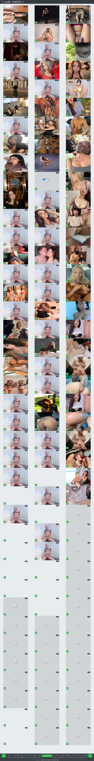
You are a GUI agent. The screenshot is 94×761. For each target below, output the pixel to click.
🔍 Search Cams (83, 757)
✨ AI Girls (40, 757)
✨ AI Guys (54, 757)
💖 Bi (84, 755)
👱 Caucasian (20, 755)
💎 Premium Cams (25, 757)
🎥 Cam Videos (69, 757)
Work (46, 759)
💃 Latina (14, 755)
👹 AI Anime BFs (61, 757)
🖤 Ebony (9, 755)
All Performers (53, 759)
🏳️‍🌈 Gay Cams (9, 757)
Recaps (49, 759)
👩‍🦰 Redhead (58, 755)
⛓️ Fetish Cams (33, 757)
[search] (90, 755)
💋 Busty (74, 755)
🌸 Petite (69, 755)
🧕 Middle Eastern (28, 755)
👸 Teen (41, 755)
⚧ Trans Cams (17, 757)
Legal (58, 759)
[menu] (3, 755)
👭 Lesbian (79, 755)
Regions (42, 759)
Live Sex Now (47, 756)
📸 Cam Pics (76, 757)
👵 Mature (35, 755)
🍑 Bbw (63, 755)
